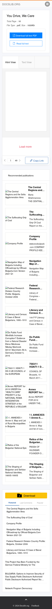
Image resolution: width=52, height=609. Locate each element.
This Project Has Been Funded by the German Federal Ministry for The (22, 563)
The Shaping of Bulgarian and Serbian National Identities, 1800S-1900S (36, 465)
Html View (10, 62)
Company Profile (34, 238)
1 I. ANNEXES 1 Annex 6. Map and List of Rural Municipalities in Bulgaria (36, 416)
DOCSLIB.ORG (11, 4)
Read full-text (22, 43)
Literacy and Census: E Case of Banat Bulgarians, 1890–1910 (36, 311)
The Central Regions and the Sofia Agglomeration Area (36, 189)
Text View (27, 62)
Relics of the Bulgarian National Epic (36, 441)
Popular (40, 502)
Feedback (35, 606)
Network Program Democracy (18, 588)
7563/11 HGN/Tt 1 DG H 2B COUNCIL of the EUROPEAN (36, 365)
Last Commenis (26, 502)
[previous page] (5, 160)
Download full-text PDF (26, 35)
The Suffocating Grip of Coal (35, 213)
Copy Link (38, 160)
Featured (12, 502)
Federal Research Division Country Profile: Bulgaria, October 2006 (36, 287)
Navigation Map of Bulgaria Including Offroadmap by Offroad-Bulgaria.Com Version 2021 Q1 (36, 262)
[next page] (20, 160)
